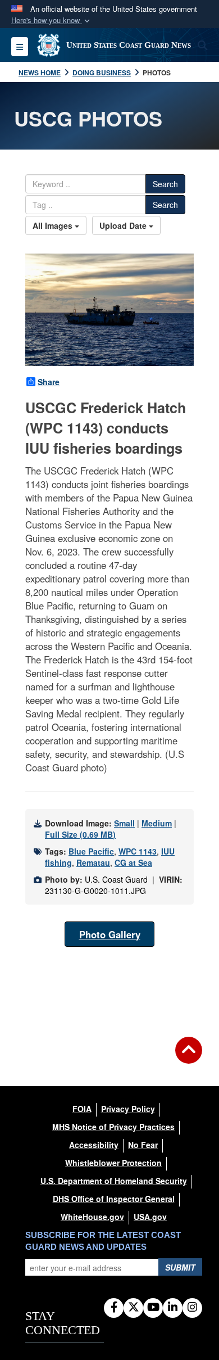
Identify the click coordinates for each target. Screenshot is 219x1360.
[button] (51, 20)
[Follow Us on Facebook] (114, 1307)
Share (49, 381)
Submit (180, 1267)
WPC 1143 (137, 851)
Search (165, 183)
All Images (54, 225)
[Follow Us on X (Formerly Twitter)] (133, 1307)
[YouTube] (153, 1307)
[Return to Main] (188, 1057)
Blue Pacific (91, 851)
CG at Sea (133, 862)
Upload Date (124, 225)
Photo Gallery (109, 934)
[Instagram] (192, 1307)
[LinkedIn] (172, 1307)
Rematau (93, 862)
